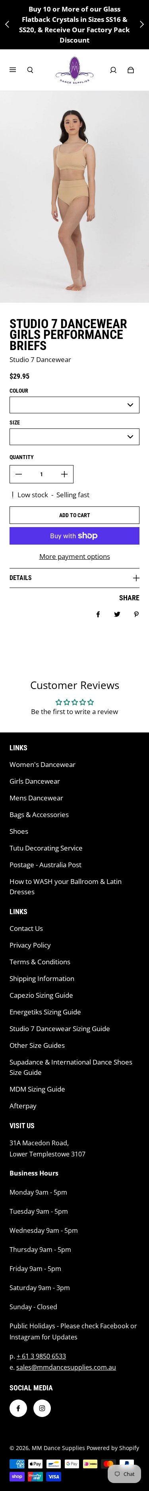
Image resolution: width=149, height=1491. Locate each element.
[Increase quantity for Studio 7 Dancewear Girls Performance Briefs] (64, 474)
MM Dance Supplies (58, 1448)
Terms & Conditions (40, 961)
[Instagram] (42, 1408)
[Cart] (130, 70)
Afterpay (23, 1105)
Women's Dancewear (42, 764)
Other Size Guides (37, 1045)
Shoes (19, 831)
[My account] (113, 70)
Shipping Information (42, 978)
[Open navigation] (18, 70)
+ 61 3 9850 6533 (41, 1356)
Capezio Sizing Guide (41, 995)
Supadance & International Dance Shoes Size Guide (71, 1067)
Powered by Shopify (113, 1448)
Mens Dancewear (36, 797)
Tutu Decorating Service (46, 848)
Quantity (22, 457)
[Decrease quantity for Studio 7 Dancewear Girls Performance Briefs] (18, 474)
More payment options (74, 556)
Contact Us (26, 928)
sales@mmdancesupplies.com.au (66, 1367)
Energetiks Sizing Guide (45, 1011)
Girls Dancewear (35, 781)
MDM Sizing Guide (37, 1089)
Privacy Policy (30, 945)
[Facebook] (18, 1408)
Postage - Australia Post (45, 864)
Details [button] (21, 578)
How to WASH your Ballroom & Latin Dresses (66, 886)
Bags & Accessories (39, 814)
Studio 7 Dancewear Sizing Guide (60, 1028)
